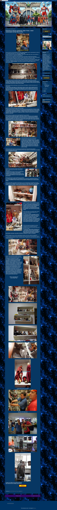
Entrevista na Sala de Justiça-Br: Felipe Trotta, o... (46, 86)
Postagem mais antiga (35, 495)
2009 (44, 90)
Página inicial (18, 495)
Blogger (34, 508)
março (45, 88)
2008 (44, 91)
